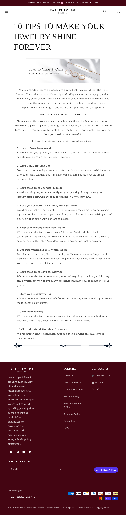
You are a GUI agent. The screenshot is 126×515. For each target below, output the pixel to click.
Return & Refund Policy (73, 405)
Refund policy (53, 508)
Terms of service (85, 508)
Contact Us (69, 421)
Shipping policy (102, 508)
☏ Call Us (97, 389)
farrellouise (20, 508)
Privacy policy (68, 508)
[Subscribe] (59, 469)
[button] (6, 11)
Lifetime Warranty (73, 389)
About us (68, 375)
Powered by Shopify (35, 508)
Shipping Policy (72, 414)
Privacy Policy (71, 396)
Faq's (66, 428)
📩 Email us (98, 382)
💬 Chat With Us (101, 375)
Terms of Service (73, 382)
